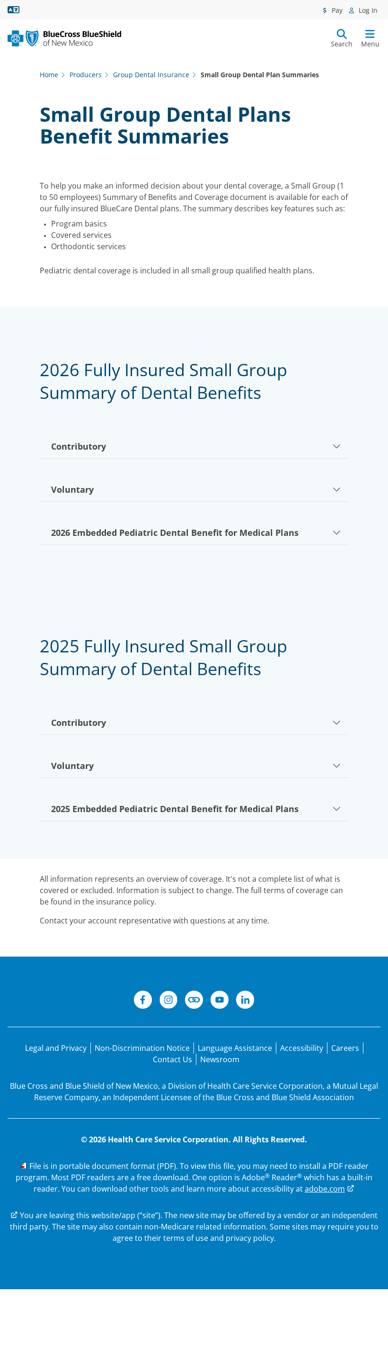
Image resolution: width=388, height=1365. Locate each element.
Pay (336, 10)
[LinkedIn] (245, 1001)
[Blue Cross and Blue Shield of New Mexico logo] (64, 38)
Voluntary (72, 489)
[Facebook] (143, 1001)
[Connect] (194, 1001)
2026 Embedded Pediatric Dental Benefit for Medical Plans (175, 532)
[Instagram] (168, 1001)
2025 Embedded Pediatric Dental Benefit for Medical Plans (175, 808)
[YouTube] (220, 1001)
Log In (367, 10)
